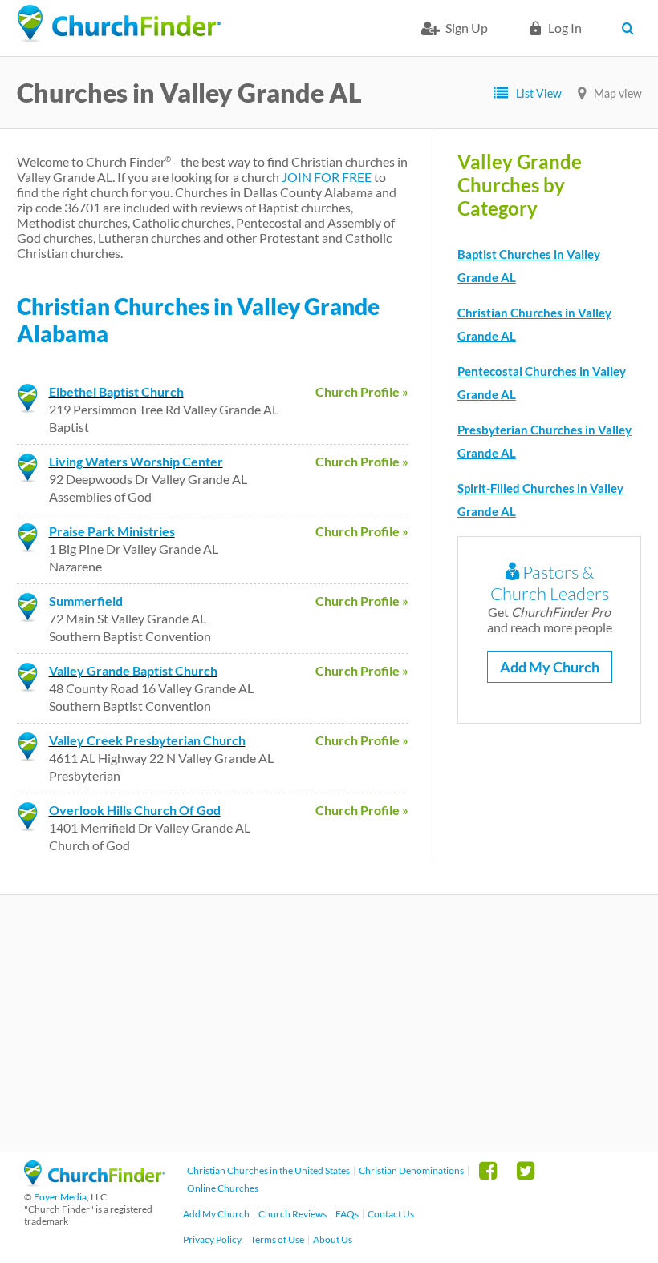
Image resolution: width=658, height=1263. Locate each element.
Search (632, 28)
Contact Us (391, 1214)
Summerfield (86, 600)
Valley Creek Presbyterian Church (147, 740)
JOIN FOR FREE (327, 176)
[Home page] (119, 24)
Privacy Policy (212, 1239)
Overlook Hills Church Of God (135, 809)
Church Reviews (292, 1214)
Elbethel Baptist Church (116, 391)
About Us (332, 1239)
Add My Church (549, 667)
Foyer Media (60, 1197)
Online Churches (222, 1188)
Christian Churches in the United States (268, 1170)
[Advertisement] (329, 1023)
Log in (565, 27)
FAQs (347, 1214)
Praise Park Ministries (112, 531)
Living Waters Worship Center (136, 461)
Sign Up (466, 27)
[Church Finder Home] (94, 1181)
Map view (618, 93)
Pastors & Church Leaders (549, 582)
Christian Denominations (411, 1170)
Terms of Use (277, 1239)
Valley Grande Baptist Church (133, 670)
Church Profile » (361, 391)
